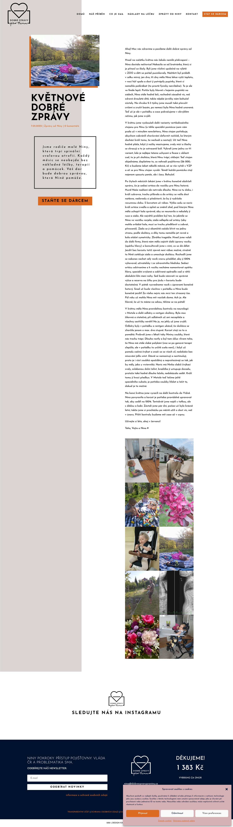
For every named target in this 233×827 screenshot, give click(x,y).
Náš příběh (97, 14)
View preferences (211, 813)
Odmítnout (177, 813)
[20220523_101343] (142, 482)
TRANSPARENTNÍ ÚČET (78, 812)
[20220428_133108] (176, 658)
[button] (226, 789)
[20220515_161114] (142, 526)
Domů (81, 14)
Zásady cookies (165, 821)
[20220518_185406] (142, 614)
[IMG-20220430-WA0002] (176, 570)
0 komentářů (72, 126)
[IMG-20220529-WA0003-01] (176, 614)
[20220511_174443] (142, 658)
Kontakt (192, 14)
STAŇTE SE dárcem (65, 201)
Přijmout (142, 813)
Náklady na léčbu (141, 14)
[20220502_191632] (176, 526)
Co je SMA (116, 14)
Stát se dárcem (215, 14)
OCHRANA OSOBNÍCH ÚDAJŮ (104, 812)
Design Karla (119, 823)
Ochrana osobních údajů (184, 821)
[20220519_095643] (142, 570)
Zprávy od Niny (170, 14)
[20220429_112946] (176, 482)
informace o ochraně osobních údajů (86, 795)
